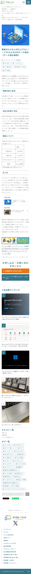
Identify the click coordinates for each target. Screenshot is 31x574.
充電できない (20, 473)
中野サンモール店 (7, 11)
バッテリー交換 (21, 463)
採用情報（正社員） (9, 560)
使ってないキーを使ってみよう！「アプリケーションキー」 (15, 396)
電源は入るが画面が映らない (11, 470)
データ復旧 (7, 70)
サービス (6, 532)
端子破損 (6, 486)
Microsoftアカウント (9, 454)
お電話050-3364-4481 (16, 271)
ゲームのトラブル (8, 479)
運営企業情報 (7, 546)
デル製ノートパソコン (18, 81)
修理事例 (4, 9)
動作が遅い (21, 454)
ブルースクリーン (8, 467)
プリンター (7, 460)
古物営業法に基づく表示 (10, 554)
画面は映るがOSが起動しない (11, 482)
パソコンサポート (8, 463)
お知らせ (4, 433)
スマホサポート (19, 445)
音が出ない (18, 476)
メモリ (20, 448)
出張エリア (7, 538)
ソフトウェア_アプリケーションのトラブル (14, 489)
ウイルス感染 (20, 457)
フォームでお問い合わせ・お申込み (17, 277)
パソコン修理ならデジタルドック (12, 7)
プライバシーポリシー (10, 549)
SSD (5, 448)
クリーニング (7, 451)
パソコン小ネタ (19, 451)
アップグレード (18, 460)
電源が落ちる (7, 476)
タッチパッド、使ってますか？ (11, 425)
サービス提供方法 (9, 535)
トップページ (7, 529)
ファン (12, 448)
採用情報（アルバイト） (10, 563)
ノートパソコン (18, 63)
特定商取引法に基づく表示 (11, 557)
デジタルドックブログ (10, 543)
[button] (28, 2)
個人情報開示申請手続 (10, 552)
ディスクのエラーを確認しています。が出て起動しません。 (15, 372)
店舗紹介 (13, 9)
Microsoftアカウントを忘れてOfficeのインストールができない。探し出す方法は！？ (15, 345)
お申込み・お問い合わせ (23, 2)
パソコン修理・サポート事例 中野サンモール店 (15, 14)
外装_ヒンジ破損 (21, 479)
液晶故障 (19, 467)
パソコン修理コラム (8, 437)
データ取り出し (8, 66)
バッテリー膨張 (8, 473)
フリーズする (7, 445)
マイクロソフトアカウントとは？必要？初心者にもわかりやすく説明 (15, 318)
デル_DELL (6, 63)
